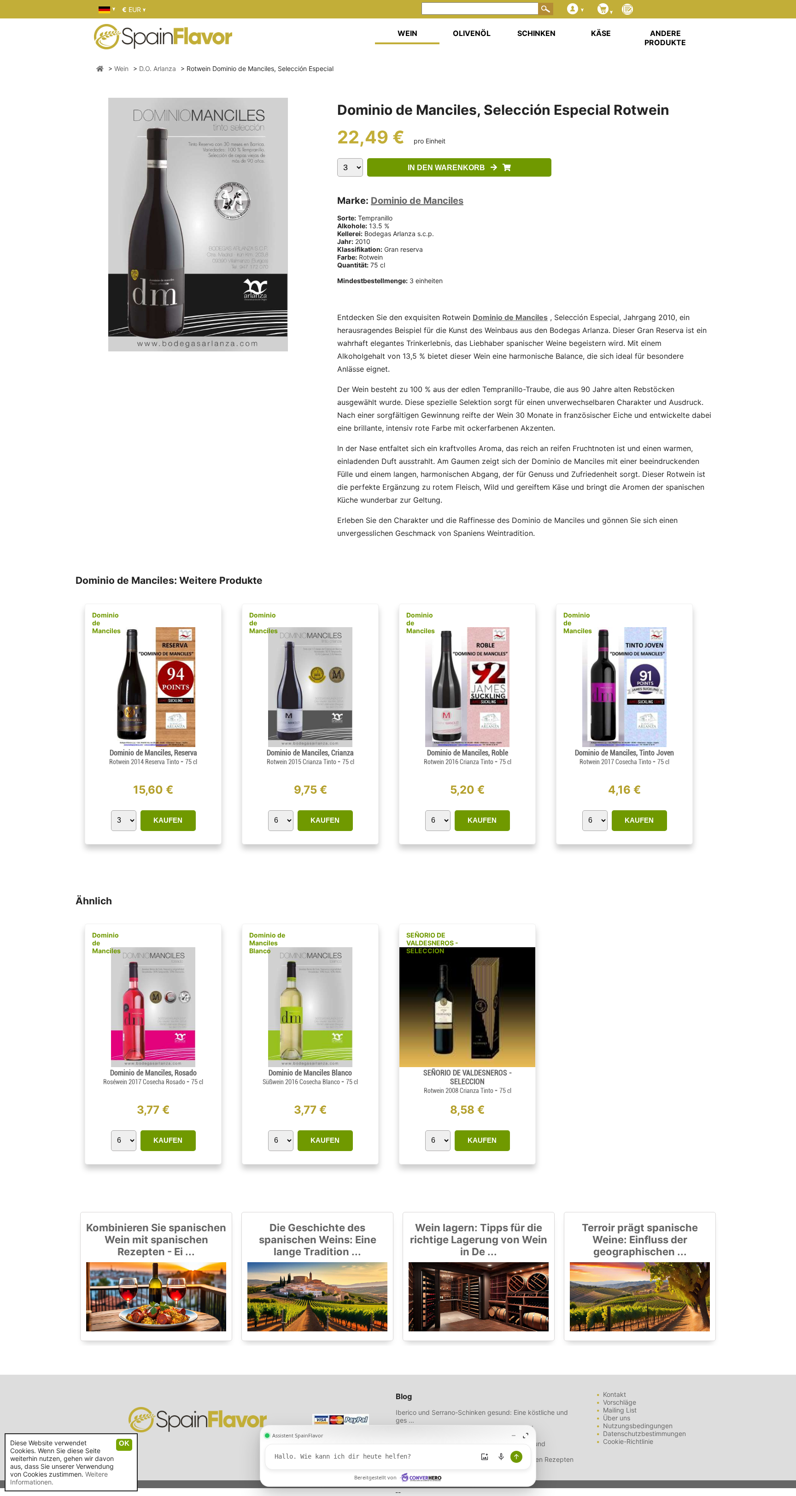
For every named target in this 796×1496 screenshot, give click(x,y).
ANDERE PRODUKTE (665, 38)
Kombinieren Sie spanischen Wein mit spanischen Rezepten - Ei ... (156, 1240)
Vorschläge (619, 1402)
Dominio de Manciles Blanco (267, 943)
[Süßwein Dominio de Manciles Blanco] (310, 1065)
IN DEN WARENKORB (449, 168)
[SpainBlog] (627, 10)
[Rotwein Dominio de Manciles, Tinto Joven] (624, 744)
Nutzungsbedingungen (638, 1426)
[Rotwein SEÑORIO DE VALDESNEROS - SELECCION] (467, 1065)
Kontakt (614, 1394)
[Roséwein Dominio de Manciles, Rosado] (153, 1065)
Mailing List (620, 1410)
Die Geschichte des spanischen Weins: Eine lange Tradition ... (317, 1240)
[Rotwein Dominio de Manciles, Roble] (467, 744)
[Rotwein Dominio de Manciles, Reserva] (153, 744)
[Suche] (545, 9)
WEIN (407, 33)
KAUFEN (167, 820)
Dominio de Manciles (417, 200)
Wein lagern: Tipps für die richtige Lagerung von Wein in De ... (478, 1240)
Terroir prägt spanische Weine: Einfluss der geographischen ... (640, 1240)
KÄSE (601, 33)
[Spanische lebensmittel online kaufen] (163, 43)
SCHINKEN (536, 33)
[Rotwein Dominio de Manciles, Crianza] (310, 744)
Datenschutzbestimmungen (644, 1433)
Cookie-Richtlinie (628, 1441)
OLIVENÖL (472, 33)
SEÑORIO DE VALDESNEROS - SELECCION (432, 943)
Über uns (616, 1418)
